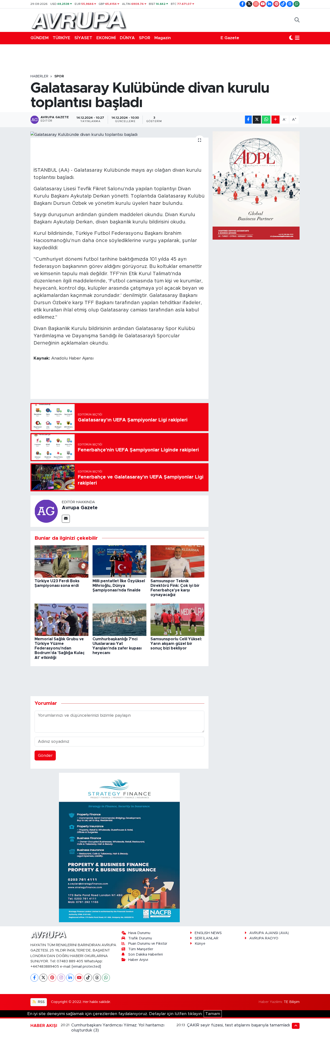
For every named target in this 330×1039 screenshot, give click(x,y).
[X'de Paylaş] (257, 120)
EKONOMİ (106, 38)
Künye (200, 943)
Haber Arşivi (138, 960)
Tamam (212, 1014)
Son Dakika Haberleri (145, 954)
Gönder (45, 755)
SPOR (144, 38)
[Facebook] (34, 978)
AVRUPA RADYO (263, 938)
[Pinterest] (52, 978)
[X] (43, 978)
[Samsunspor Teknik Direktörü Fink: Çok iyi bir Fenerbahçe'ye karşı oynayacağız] (177, 561)
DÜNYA (127, 38)
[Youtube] (79, 978)
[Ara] (297, 20)
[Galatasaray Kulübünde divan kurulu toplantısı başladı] (119, 134)
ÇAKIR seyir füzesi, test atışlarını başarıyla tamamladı (238, 1025)
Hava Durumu (139, 933)
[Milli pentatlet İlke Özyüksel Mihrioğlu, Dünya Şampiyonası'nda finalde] (119, 561)
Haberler (39, 76)
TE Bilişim (292, 1002)
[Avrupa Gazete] (78, 20)
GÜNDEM (39, 38)
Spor (59, 76)
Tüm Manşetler (140, 949)
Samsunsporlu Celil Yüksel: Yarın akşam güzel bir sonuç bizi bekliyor (176, 643)
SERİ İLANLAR (206, 938)
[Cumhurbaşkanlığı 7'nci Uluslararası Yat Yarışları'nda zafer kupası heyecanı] (119, 619)
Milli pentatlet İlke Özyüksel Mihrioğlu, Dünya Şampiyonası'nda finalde (119, 585)
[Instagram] (61, 978)
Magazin (162, 38)
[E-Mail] (66, 519)
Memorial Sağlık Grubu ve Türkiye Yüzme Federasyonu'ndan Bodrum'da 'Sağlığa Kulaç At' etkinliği (60, 648)
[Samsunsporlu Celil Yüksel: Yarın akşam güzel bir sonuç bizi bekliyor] (177, 619)
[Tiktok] (88, 978)
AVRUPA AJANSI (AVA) (269, 933)
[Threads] (97, 978)
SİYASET (83, 38)
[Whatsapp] (106, 978)
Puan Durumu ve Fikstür (147, 943)
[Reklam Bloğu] (119, 847)
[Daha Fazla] (276, 120)
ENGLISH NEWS (208, 933)
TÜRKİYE (61, 38)
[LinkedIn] (70, 978)
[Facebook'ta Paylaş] (248, 120)
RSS (41, 1002)
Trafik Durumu (140, 938)
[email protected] (86, 966)
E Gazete (230, 38)
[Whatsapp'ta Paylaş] (266, 120)
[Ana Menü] (297, 38)
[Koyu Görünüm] (291, 38)
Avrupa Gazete (80, 507)
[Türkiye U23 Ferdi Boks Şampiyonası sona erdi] (61, 561)
